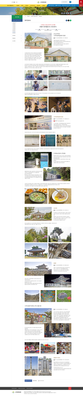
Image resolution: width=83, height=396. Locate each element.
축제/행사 (26, 5)
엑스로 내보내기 (68, 20)
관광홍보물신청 (52, 5)
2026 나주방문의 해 (9, 5)
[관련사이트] (81, 5)
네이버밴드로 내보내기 (70, 20)
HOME (25, 16)
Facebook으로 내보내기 (66, 20)
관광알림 (43, 5)
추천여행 (18, 5)
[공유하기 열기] (64, 13)
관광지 (22, 5)
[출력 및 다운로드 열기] (66, 13)
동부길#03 (40, 16)
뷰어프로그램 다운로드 (30, 388)
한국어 (12, 2)
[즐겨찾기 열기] (70, 13)
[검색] (70, 2)
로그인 (16, 2)
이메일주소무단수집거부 (21, 388)
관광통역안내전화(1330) (67, 5)
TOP (70, 388)
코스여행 (74, 5)
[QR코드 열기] (68, 13)
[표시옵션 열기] (62, 13)
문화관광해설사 (59, 5)
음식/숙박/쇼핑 (32, 5)
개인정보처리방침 (14, 388)
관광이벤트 (38, 5)
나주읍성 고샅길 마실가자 (34, 16)
